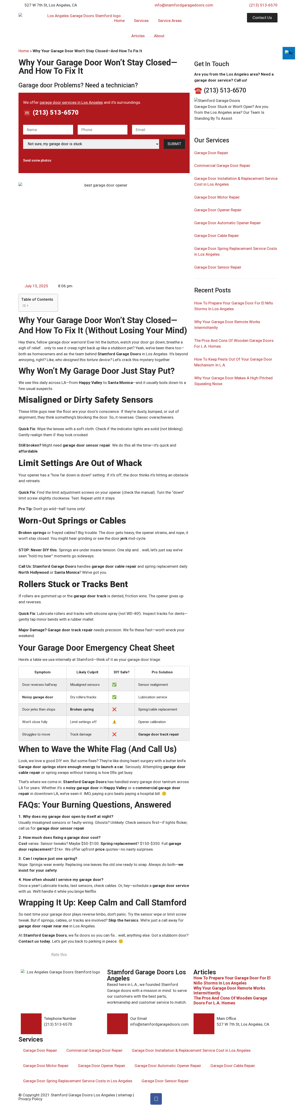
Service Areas (170, 20)
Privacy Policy (30, 1099)
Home (119, 20)
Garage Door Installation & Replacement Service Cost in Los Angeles (191, 1050)
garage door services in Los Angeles (71, 102)
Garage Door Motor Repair (217, 197)
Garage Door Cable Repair (216, 235)
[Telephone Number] (31, 1024)
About (159, 36)
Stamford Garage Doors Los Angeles (83, 1095)
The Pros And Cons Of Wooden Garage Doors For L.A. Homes (230, 1001)
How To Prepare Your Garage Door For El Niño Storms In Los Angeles (232, 980)
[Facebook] (156, 1099)
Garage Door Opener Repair (218, 210)
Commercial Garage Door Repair (222, 165)
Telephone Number (60, 1018)
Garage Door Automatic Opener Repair (227, 223)
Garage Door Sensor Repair (217, 267)
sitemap (125, 1095)
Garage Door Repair (211, 152)
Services (141, 20)
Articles (138, 36)
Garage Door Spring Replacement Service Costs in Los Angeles (77, 1081)
